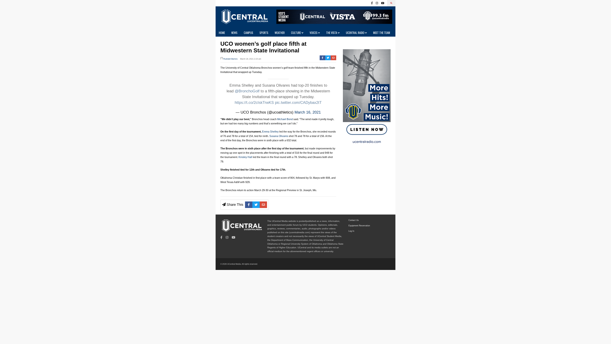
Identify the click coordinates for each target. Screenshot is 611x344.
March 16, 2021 (308, 112)
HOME (222, 33)
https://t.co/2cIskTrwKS (254, 102)
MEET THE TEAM (381, 33)
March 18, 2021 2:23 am (250, 59)
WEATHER (280, 33)
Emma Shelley (270, 131)
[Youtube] (382, 3)
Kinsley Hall (245, 157)
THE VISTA (332, 33)
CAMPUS (248, 33)
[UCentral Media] (244, 19)
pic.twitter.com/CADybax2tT (298, 102)
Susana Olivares (279, 136)
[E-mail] (333, 57)
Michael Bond (285, 119)
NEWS (234, 33)
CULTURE (296, 33)
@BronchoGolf (247, 91)
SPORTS (264, 33)
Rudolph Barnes (230, 59)
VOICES (314, 33)
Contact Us (353, 220)
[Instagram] (377, 3)
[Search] (391, 3)
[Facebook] (372, 3)
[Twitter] (328, 57)
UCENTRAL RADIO (355, 33)
